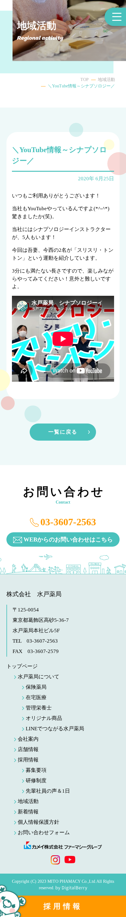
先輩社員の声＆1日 (48, 791)
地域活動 (106, 79)
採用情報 (63, 906)
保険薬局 (36, 687)
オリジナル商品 (44, 718)
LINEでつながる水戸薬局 (55, 729)
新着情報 (28, 812)
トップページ (22, 666)
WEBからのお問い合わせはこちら (68, 539)
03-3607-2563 (68, 521)
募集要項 (36, 770)
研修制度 (36, 780)
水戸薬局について (38, 677)
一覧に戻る (62, 432)
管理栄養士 (39, 708)
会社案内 (28, 739)
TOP (84, 79)
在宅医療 (36, 697)
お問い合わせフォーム (44, 832)
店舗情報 (28, 749)
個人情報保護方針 (38, 822)
